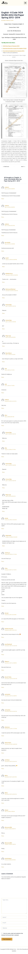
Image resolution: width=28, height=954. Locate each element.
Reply (2, 198)
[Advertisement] (14, 889)
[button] (25, 3)
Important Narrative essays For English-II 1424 (14, 48)
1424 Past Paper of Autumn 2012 (11, 46)
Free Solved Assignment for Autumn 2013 (13, 51)
